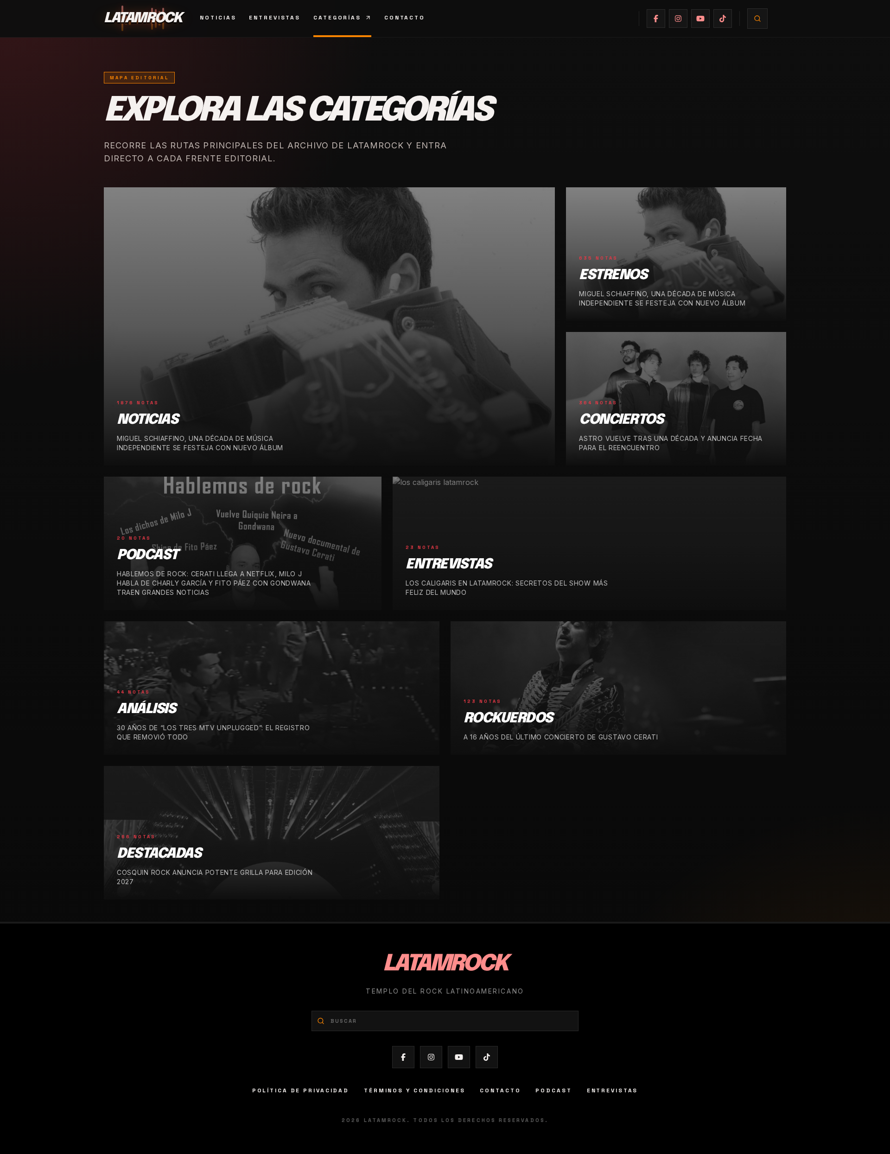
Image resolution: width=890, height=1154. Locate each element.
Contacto (404, 17)
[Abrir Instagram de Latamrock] (678, 18)
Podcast (553, 1090)
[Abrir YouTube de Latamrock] (700, 18)
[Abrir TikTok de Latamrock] (722, 18)
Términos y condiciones (414, 1090)
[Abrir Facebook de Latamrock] (656, 18)
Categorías (337, 17)
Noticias (218, 17)
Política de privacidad (300, 1090)
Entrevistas (274, 17)
